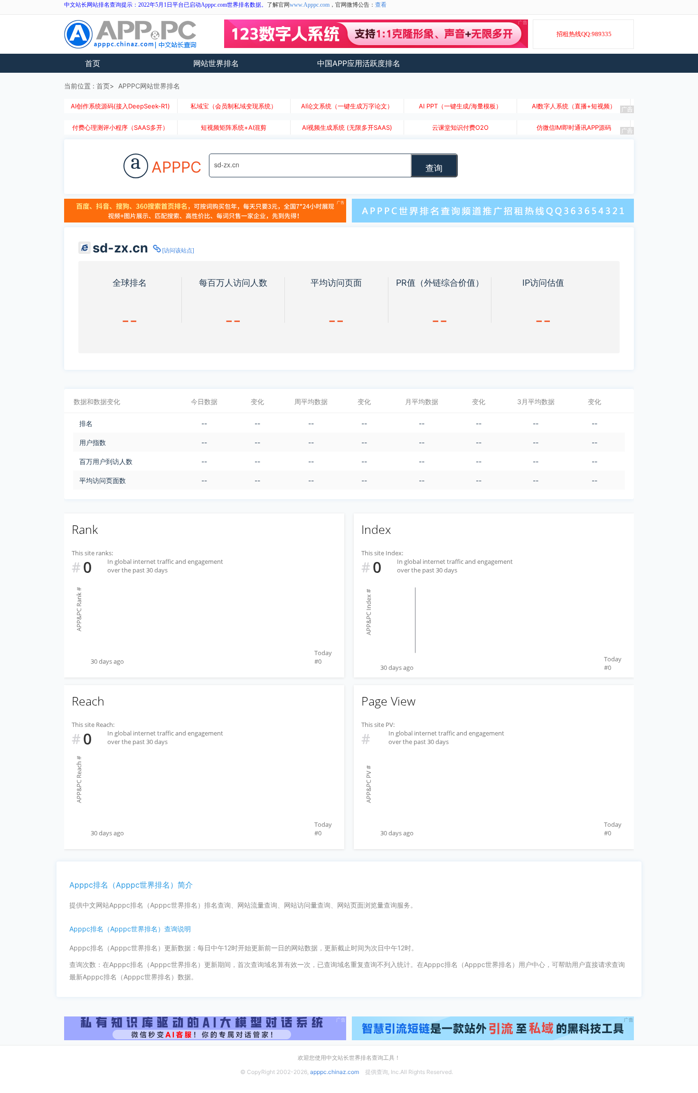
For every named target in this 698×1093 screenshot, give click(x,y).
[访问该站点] (178, 250)
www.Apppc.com (310, 4)
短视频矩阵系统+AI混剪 (233, 127)
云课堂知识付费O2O (460, 127)
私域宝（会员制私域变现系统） (233, 106)
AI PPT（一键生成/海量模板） (460, 106)
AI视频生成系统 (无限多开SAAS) (347, 127)
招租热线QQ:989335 (584, 34)
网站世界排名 (216, 63)
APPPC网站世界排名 (149, 86)
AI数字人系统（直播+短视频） (574, 106)
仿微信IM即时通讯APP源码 (574, 127)
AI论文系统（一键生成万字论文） (347, 106)
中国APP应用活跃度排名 (358, 63)
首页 (92, 63)
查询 (434, 167)
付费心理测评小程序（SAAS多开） (120, 127)
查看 (381, 4)
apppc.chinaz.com (334, 1071)
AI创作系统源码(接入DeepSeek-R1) (120, 106)
